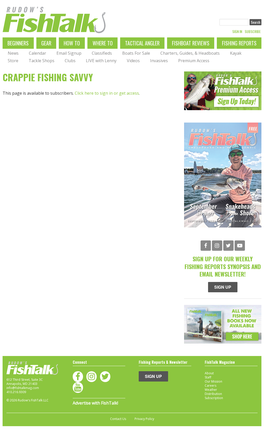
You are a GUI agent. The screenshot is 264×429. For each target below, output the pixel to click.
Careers (210, 385)
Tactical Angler (142, 43)
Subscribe (253, 31)
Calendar (37, 53)
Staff (208, 377)
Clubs (70, 60)
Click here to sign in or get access (107, 93)
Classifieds (102, 53)
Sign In (237, 31)
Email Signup (68, 53)
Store (13, 60)
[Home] (54, 20)
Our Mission (213, 381)
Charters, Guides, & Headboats (190, 53)
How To (72, 43)
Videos (133, 60)
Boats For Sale (136, 53)
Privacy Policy (144, 419)
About (209, 373)
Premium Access (193, 60)
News (13, 53)
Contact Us (118, 419)
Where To (103, 43)
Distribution (213, 394)
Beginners (18, 43)
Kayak (236, 53)
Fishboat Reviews (190, 43)
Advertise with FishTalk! (95, 403)
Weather (211, 389)
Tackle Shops (41, 60)
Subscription (214, 398)
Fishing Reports (239, 43)
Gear (46, 43)
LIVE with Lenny (101, 60)
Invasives (159, 60)
